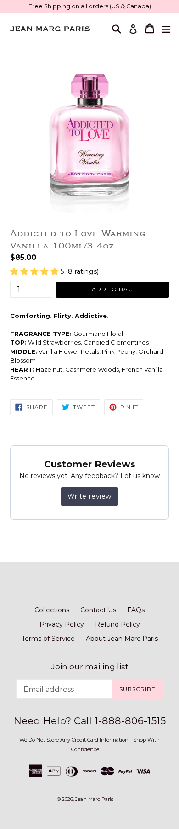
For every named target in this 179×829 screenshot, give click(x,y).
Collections (51, 610)
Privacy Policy (61, 624)
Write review (89, 496)
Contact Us (98, 610)
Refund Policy (117, 624)
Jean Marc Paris (94, 799)
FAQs (136, 610)
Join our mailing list (90, 666)
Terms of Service (48, 638)
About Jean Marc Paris (122, 638)
